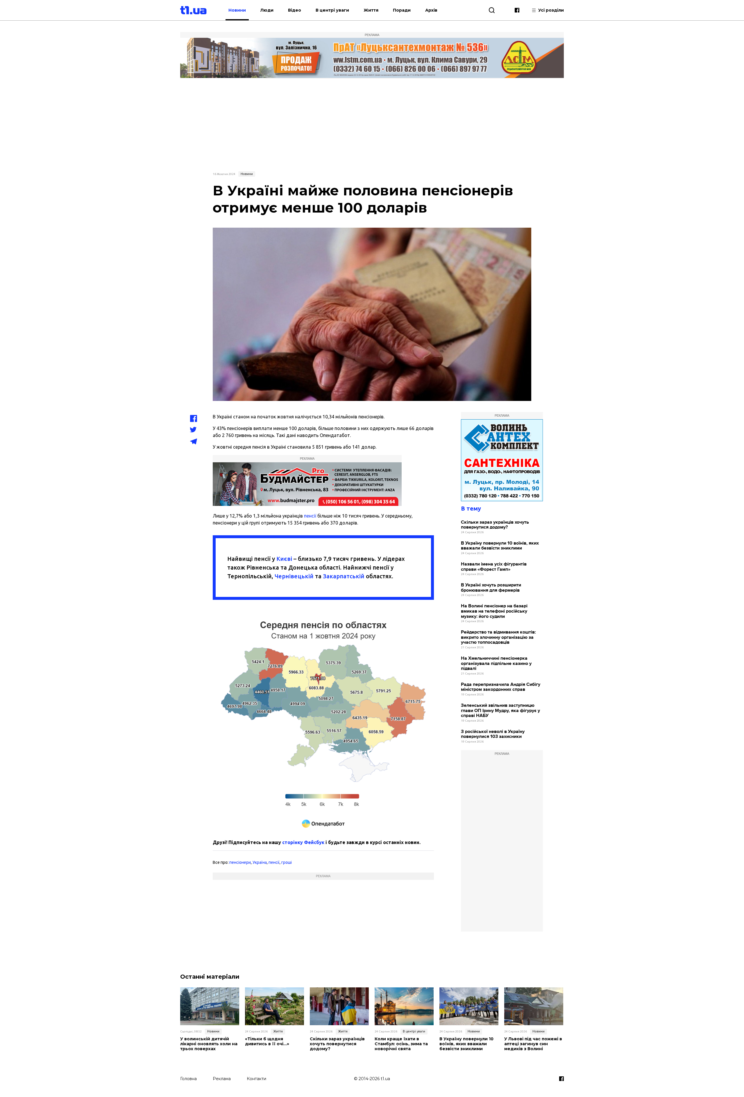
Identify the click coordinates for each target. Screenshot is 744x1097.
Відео (294, 10)
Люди (266, 10)
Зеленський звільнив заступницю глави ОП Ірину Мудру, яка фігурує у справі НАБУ (500, 710)
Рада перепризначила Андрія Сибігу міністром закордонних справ (500, 687)
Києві (284, 558)
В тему (471, 508)
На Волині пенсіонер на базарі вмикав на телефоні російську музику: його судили (494, 611)
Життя (371, 10)
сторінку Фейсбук (303, 842)
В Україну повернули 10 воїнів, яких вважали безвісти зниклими (500, 546)
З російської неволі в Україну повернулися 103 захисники (493, 734)
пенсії (310, 515)
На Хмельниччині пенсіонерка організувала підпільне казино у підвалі (496, 663)
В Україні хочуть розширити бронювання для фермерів (491, 588)
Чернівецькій (294, 576)
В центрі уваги (332, 10)
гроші (286, 862)
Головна (188, 1078)
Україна (260, 862)
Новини (237, 10)
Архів (431, 10)
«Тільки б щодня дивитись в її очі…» (267, 1041)
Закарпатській (343, 576)
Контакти (256, 1078)
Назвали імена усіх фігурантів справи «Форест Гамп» (494, 567)
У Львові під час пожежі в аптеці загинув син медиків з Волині (533, 1044)
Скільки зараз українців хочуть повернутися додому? (495, 525)
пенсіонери (240, 862)
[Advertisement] (372, 124)
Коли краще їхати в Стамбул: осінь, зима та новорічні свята (401, 1044)
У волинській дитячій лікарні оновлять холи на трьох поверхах (208, 1044)
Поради (402, 10)
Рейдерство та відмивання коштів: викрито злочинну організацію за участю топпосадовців (498, 637)
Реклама (222, 1078)
